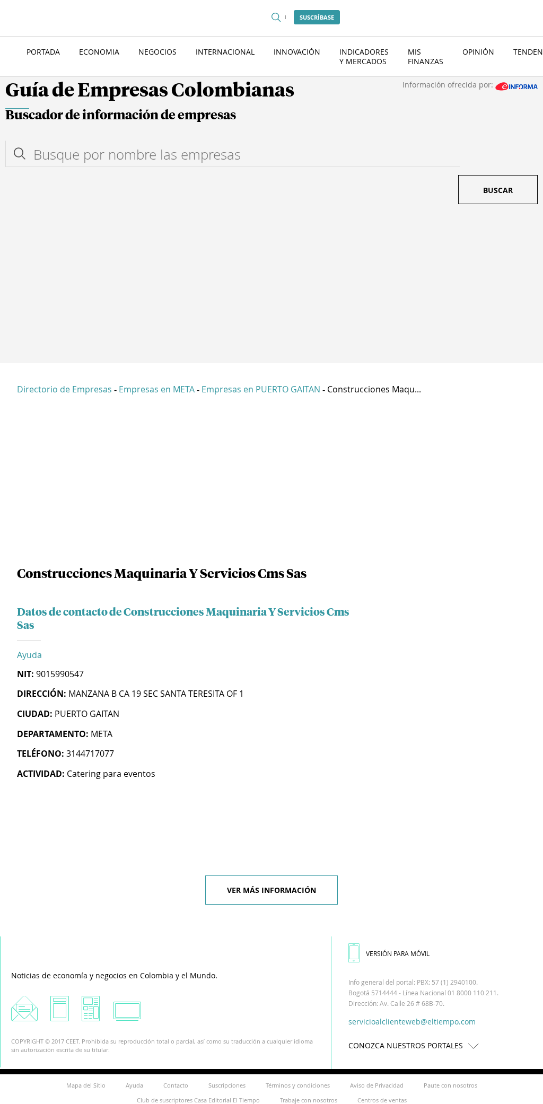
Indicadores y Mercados (364, 56)
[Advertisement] (271, 283)
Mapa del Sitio (86, 1085)
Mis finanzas (425, 56)
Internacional (225, 52)
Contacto (175, 1085)
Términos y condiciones (298, 1085)
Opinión (478, 52)
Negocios (157, 52)
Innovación (297, 52)
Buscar (498, 190)
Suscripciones (227, 1085)
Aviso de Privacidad (377, 1085)
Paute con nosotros (450, 1085)
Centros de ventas (382, 1100)
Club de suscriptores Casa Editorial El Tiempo (198, 1100)
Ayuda (29, 655)
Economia (99, 52)
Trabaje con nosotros (308, 1100)
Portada (43, 52)
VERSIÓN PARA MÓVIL (398, 953)
